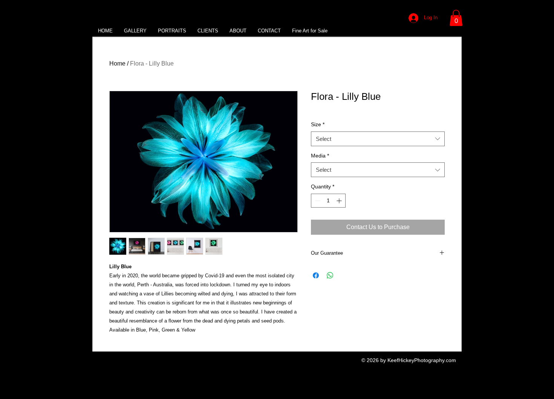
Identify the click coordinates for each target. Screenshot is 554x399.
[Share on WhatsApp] (330, 275)
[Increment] (339, 200)
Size (317, 124)
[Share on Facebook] (315, 275)
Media (320, 156)
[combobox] (378, 138)
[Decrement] (316, 200)
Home (117, 63)
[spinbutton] (328, 200)
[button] (456, 18)
